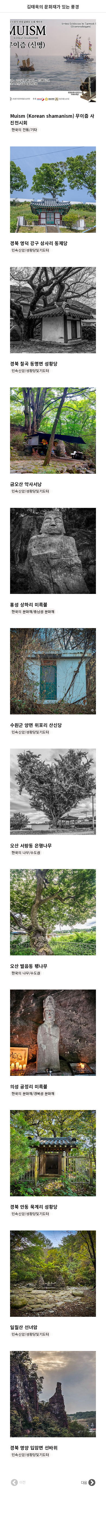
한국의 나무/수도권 (26, 852)
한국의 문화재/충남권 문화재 (33, 611)
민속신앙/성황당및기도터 (30, 250)
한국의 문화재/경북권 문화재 (33, 1093)
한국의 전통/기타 (24, 129)
